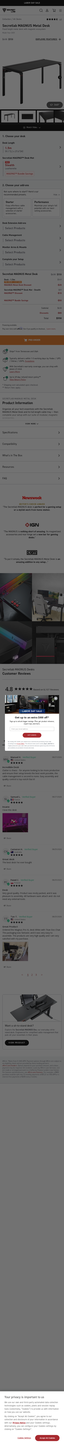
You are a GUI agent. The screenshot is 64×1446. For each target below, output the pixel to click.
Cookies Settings (24, 1438)
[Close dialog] (55, 698)
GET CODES (32, 735)
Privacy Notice (19, 1422)
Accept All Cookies (47, 1438)
